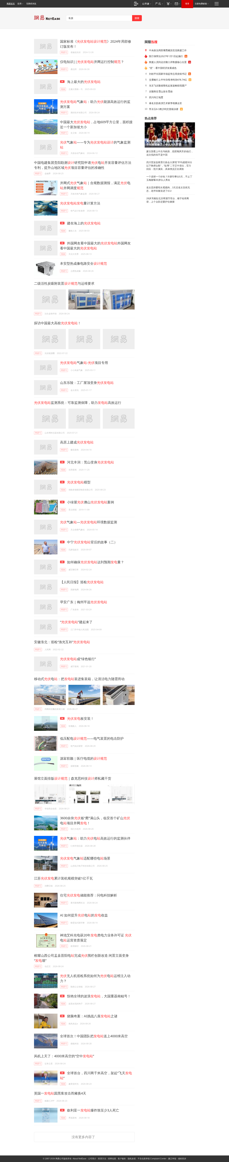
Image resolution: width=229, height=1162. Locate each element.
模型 (79, 482)
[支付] (168, 3)
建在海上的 (83, 223)
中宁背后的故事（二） (91, 542)
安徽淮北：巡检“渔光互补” (62, 642)
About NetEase (79, 1158)
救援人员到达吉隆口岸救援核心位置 (168, 62)
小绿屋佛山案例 (90, 502)
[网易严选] (158, 3)
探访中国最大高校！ (57, 323)
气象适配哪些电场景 (85, 858)
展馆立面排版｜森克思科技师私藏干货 (72, 778)
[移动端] (136, 3)
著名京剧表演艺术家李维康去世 (165, 103)
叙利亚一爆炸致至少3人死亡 (92, 1110)
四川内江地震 (156, 97)
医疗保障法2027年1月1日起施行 (166, 56)
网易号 (64, 52)
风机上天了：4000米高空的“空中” (64, 1056)
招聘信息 (112, 1158)
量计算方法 (80, 203)
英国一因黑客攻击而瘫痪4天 (60, 1093)
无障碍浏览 (31, 4)
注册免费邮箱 (201, 4)
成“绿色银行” (78, 659)
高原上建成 (77, 442)
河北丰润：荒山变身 (90, 462)
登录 (187, 4)
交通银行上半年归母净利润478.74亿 (168, 79)
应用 (19, 4)
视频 (63, 89)
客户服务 (122, 1158)
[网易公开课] (147, 3)
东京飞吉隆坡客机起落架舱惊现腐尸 (168, 85)
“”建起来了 (76, 622)
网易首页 (11, 4)
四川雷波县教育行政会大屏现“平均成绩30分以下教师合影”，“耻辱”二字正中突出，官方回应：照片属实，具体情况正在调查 (169, 165)
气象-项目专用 (84, 362)
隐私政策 (132, 1158)
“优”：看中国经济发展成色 (163, 67)
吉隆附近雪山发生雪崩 (161, 91)
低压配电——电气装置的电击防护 (92, 738)
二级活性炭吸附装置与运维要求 (64, 283)
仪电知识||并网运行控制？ (92, 61)
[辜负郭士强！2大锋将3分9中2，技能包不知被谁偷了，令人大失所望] (170, 135)
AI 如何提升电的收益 (84, 915)
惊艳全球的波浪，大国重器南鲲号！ (98, 996)
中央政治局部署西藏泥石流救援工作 (168, 50)
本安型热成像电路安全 (83, 263)
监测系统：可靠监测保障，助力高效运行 (77, 402)
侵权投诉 (182, 1158)
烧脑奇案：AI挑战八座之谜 (91, 1016)
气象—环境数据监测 (88, 522)
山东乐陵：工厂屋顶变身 (87, 382)
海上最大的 (83, 81)
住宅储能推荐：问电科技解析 (88, 895)
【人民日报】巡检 (82, 582)
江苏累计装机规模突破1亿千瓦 (63, 878)
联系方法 (102, 1158)
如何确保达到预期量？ (95, 562)
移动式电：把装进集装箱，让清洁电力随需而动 (79, 679)
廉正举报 (172, 1158)
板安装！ (80, 718)
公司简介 (92, 1158)
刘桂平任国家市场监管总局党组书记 (168, 73)
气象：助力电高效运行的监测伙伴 (95, 838)
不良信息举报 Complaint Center (152, 1158)
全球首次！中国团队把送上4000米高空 (94, 1036)
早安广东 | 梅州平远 (83, 602)
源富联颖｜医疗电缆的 (83, 758)
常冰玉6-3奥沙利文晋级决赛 (163, 109)
